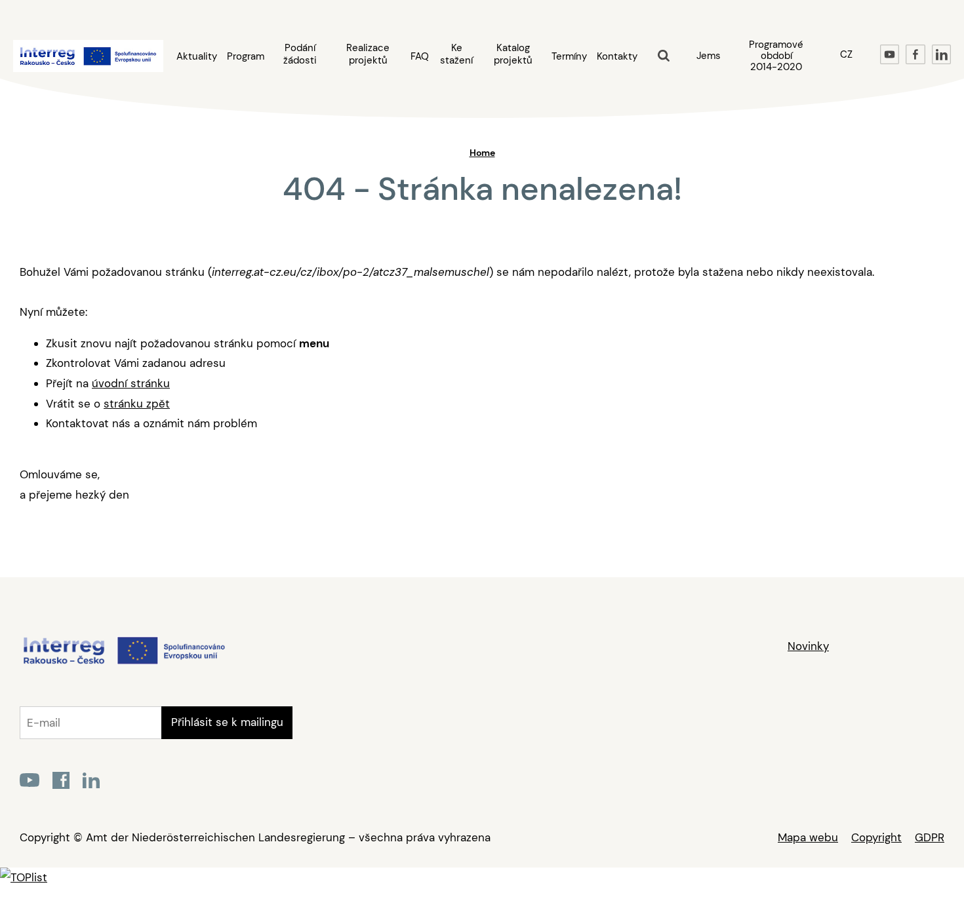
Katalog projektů (513, 54)
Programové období (776, 55)
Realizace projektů (368, 54)
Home (482, 153)
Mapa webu (808, 837)
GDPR (929, 837)
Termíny (569, 56)
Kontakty (617, 56)
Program (245, 56)
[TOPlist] (23, 877)
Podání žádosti (300, 54)
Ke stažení (456, 54)
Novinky (808, 646)
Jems (708, 56)
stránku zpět (137, 403)
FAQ (420, 56)
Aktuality (196, 56)
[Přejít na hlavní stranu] (124, 663)
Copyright (876, 837)
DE (846, 85)
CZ (846, 54)
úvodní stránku (131, 383)
